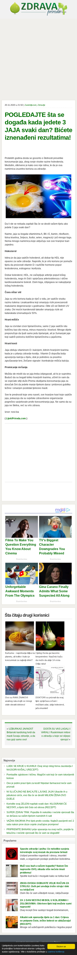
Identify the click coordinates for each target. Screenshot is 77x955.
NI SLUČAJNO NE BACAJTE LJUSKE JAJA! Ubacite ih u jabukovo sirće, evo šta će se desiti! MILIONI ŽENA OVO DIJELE (37, 795)
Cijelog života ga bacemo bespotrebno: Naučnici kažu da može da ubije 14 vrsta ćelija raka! (49, 658)
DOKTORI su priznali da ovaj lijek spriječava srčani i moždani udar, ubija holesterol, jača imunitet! (50, 702)
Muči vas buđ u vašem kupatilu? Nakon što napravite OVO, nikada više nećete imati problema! (44, 869)
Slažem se (61, 946)
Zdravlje (41, 105)
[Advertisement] (38, 59)
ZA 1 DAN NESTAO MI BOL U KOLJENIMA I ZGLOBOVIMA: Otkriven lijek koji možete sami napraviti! (45, 903)
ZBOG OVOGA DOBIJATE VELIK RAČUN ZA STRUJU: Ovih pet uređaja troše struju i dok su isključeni (44, 886)
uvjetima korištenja (56, 951)
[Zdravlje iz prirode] (38, 14)
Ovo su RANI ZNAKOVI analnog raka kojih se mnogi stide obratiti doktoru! (18, 701)
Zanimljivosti (30, 105)
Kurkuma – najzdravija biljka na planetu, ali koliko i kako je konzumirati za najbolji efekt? (20, 656)
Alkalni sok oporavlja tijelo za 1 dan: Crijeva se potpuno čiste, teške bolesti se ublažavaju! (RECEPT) (45, 920)
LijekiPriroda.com (16, 418)
